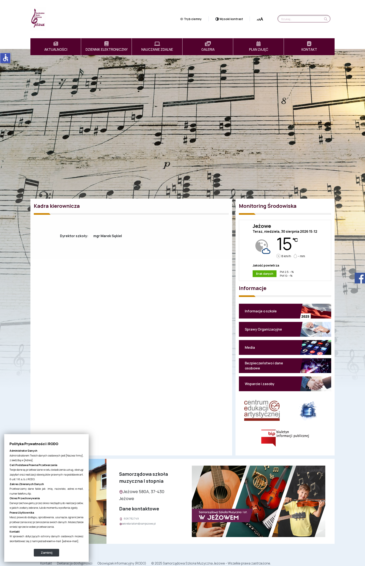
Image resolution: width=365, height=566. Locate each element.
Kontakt (46, 563)
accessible (5, 57)
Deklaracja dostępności (74, 563)
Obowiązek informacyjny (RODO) (121, 563)
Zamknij (46, 552)
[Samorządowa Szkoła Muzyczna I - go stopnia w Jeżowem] (38, 18)
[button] (285, 311)
